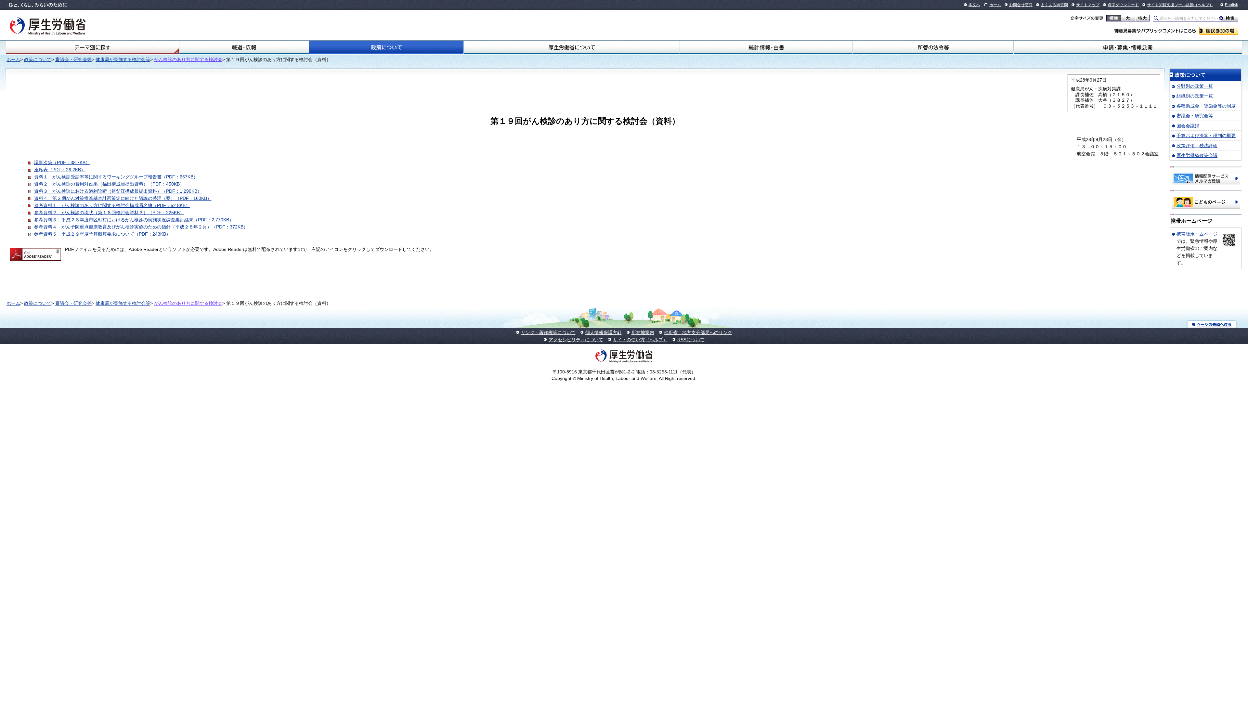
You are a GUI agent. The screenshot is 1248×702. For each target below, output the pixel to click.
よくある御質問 (1054, 5)
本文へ (974, 5)
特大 (1142, 18)
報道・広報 (244, 47)
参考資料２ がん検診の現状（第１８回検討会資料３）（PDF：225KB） (109, 212)
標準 (1114, 18)
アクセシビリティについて (576, 339)
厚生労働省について (572, 47)
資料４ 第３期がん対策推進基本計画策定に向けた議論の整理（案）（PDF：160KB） (123, 198)
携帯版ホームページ (1196, 234)
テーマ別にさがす (92, 47)
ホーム (995, 5)
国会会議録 (1187, 125)
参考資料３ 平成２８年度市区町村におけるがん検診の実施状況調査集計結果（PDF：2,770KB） (134, 219)
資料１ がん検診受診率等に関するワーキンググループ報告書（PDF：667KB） (116, 176)
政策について (386, 47)
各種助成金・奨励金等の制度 (1206, 106)
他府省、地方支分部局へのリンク (698, 332)
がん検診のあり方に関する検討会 (188, 59)
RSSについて (691, 339)
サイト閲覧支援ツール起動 (1170, 5)
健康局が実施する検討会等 (123, 59)
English (1231, 5)
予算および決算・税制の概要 (1206, 135)
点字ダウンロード (1123, 5)
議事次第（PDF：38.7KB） (62, 162)
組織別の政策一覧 (1194, 95)
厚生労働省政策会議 (1196, 155)
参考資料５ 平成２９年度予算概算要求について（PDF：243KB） (102, 234)
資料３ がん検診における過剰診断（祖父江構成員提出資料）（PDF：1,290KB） (118, 191)
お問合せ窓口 (1021, 5)
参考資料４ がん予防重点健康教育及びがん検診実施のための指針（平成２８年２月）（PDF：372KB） (141, 226)
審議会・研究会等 (73, 59)
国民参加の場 (1218, 31)
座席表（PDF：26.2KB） (59, 169)
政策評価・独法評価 (1196, 145)
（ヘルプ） (1203, 5)
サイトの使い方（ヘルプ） (640, 339)
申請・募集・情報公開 (1128, 47)
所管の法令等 (933, 47)
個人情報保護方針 (603, 332)
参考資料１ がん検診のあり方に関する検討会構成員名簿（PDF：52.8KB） (112, 205)
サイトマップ (1087, 5)
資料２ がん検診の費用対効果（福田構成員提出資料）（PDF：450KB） (109, 184)
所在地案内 (642, 332)
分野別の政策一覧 (1194, 86)
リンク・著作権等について (548, 332)
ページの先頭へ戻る (1212, 324)
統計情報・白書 (766, 47)
